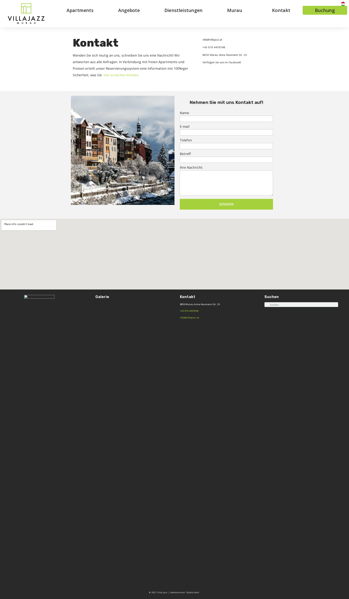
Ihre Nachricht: (191, 168)
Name (184, 113)
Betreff (185, 154)
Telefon (186, 140)
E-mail (184, 127)
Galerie (102, 297)
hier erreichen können (120, 75)
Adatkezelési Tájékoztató (185, 592)
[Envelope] (305, 314)
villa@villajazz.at (189, 317)
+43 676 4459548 (189, 310)
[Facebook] (297, 314)
